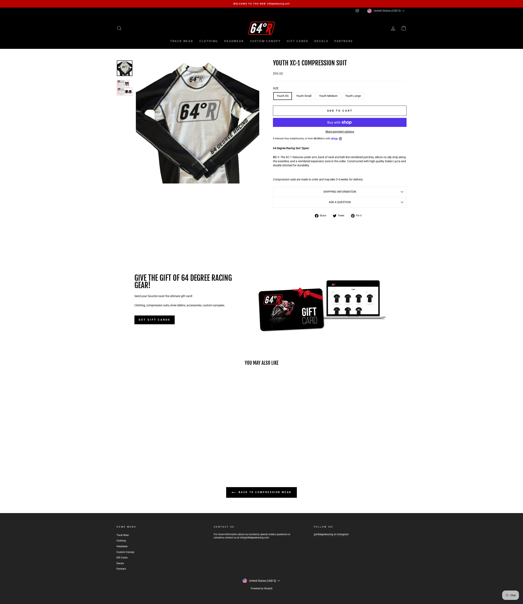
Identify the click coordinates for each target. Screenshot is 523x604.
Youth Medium (328, 95)
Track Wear (181, 41)
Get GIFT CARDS (154, 319)
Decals (321, 41)
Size (276, 88)
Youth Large (353, 95)
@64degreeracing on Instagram (331, 534)
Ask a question (340, 202)
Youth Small (303, 95)
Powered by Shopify (262, 588)
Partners (343, 41)
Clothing (208, 41)
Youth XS (282, 95)
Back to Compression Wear (264, 492)
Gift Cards (297, 41)
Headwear (234, 41)
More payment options (339, 131)
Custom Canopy (265, 41)
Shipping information (339, 191)
